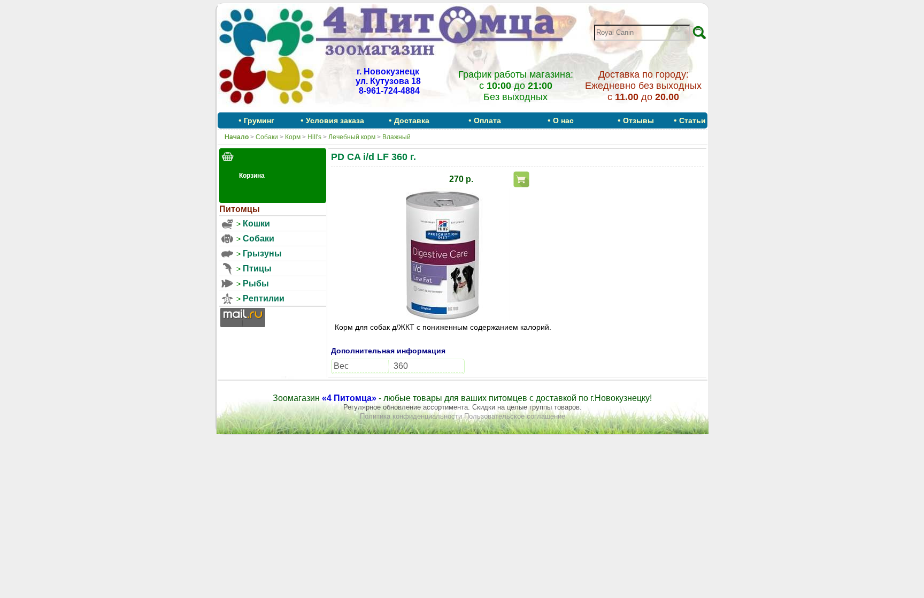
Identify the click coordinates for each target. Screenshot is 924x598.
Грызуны (262, 253)
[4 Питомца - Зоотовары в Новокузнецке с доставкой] (267, 108)
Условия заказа (335, 120)
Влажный (396, 137)
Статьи (692, 120)
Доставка (411, 120)
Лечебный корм (351, 137)
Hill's (314, 137)
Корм (293, 137)
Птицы (257, 268)
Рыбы (256, 283)
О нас (563, 120)
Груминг (259, 120)
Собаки (267, 137)
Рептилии (263, 298)
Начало (237, 137)
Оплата (487, 120)
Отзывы (638, 120)
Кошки (256, 223)
